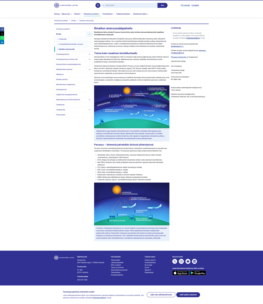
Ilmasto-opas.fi (150, 260)
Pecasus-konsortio (178, 57)
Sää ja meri (66, 14)
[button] (2, 29)
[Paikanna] (97, 5)
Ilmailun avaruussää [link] (86, 21)
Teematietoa (107, 14)
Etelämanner (149, 272)
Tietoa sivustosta (117, 267)
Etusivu (57, 14)
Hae (162, 5)
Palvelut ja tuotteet (91, 14)
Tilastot (77, 14)
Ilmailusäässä (176, 46)
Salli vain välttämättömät (161, 295)
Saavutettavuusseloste (119, 270)
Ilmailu (73, 21)
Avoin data (148, 265)
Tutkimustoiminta (123, 14)
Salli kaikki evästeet (188, 295)
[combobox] (130, 5)
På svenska (185, 5)
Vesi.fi (147, 267)
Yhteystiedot (115, 260)
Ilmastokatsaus (150, 263)
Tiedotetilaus (115, 272)
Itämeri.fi (148, 270)
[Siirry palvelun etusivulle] (73, 5)
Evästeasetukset (193, 38)
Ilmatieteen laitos (140, 14)
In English (195, 5)
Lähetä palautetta (117, 263)
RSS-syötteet (116, 265)
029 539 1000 (82, 280)
